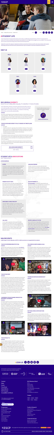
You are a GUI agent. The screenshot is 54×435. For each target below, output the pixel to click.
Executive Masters (4, 419)
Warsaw (35, 399)
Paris (28, 399)
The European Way (30, 386)
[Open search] (48, 2)
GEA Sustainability (31, 183)
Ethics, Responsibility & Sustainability (33, 388)
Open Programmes (4, 420)
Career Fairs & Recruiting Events (32, 422)
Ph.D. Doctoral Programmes (5, 415)
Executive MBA (3, 418)
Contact (3, 381)
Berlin (29, 397)
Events (3, 385)
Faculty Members (30, 411)
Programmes (4, 407)
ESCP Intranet (4, 391)
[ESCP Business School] (4, 2)
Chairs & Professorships (31, 414)
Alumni (49, 427)
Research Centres (30, 415)
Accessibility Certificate (7, 392)
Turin (32, 399)
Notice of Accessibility (32, 427)
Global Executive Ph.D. (5, 416)
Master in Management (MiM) (6, 411)
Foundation (43, 427)
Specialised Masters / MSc (5, 412)
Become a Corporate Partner (32, 420)
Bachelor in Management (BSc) (6, 408)
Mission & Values (30, 384)
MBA (2, 414)
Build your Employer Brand (31, 421)
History (28, 382)
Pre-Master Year (4, 410)
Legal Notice (25, 427)
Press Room (4, 387)
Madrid (36, 397)
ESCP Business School (32, 381)
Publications (29, 412)
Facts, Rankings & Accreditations (32, 392)
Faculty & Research (32, 407)
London (32, 397)
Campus (29, 395)
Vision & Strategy (30, 385)
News (2, 383)
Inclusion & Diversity (30, 389)
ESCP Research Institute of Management (34, 410)
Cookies (38, 427)
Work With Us (4, 389)
